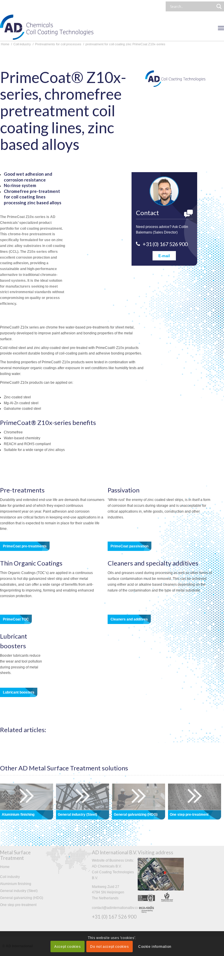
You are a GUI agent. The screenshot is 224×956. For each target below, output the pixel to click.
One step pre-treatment (18, 905)
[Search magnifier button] (219, 6)
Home (5, 867)
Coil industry (10, 877)
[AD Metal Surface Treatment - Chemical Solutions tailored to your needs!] (46, 28)
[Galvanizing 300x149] (138, 797)
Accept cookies (67, 947)
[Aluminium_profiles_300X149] (26, 797)
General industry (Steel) (19, 891)
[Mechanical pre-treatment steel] (194, 797)
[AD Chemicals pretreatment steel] (82, 797)
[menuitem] (221, 28)
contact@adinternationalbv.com (117, 908)
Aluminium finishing (15, 884)
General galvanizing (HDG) (21, 898)
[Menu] (221, 28)
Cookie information (155, 947)
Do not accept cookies (109, 947)
